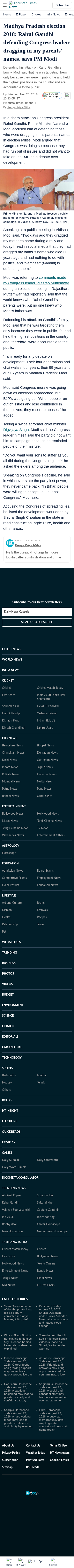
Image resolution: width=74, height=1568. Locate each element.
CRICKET (8, 680)
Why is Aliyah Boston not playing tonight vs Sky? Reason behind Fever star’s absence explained (18, 1342)
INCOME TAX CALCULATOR (20, 1177)
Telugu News (10, 1278)
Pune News (44, 788)
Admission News (12, 870)
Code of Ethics (59, 1460)
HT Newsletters (59, 1452)
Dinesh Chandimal (13, 727)
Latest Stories (15, 1299)
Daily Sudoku (10, 1160)
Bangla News (45, 1270)
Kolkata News (10, 774)
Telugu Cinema (46, 1263)
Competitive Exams (14, 878)
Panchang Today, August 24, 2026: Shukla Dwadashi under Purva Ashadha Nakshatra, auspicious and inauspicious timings (53, 1315)
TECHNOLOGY (12, 1057)
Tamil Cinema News (49, 821)
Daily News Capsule (16, 611)
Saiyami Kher (45, 1202)
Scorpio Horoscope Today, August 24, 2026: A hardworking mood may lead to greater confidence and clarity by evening (18, 1418)
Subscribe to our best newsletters (37, 602)
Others (6, 1089)
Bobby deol (9, 1224)
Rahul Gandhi (10, 1202)
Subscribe (62, 5)
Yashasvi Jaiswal (47, 713)
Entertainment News (15, 1270)
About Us (8, 1445)
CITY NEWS (9, 738)
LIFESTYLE (9, 895)
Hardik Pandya (11, 713)
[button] (4, 5)
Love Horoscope (12, 1231)
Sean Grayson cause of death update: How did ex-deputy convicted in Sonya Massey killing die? (18, 1312)
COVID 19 (8, 1142)
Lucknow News (47, 774)
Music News (10, 821)
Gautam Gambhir (48, 1209)
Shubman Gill (10, 706)
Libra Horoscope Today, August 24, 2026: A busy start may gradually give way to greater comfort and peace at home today (53, 1419)
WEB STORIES (11, 942)
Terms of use (58, 1445)
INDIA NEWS (11, 670)
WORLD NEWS (12, 659)
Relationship (10, 924)
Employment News (49, 878)
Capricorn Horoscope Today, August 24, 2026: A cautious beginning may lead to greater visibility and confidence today (18, 1392)
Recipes (42, 917)
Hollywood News (48, 813)
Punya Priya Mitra (18, 107)
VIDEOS (7, 984)
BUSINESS (9, 963)
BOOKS (7, 1100)
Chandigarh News (13, 752)
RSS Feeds (32, 1467)
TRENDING (9, 952)
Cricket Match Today (50, 688)
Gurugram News (47, 760)
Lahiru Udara (45, 727)
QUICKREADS (11, 1131)
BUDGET (8, 994)
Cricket (36, 14)
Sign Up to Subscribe (37, 622)
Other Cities (44, 796)
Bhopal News (45, 745)
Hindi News (44, 1278)
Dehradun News (47, 752)
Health (6, 917)
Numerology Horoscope (52, 1231)
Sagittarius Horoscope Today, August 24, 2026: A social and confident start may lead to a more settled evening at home (53, 1392)
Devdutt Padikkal (48, 706)
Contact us (33, 1445)
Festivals (42, 910)
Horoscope (9, 853)
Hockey (7, 1082)
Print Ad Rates (35, 1460)
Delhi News (9, 760)
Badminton (9, 1075)
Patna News (9, 788)
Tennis (41, 1082)
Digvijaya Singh (16, 430)
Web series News (13, 835)
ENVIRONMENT (12, 1005)
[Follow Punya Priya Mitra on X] (35, 107)
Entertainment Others (51, 835)
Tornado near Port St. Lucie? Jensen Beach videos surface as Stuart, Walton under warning (53, 1342)
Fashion (7, 910)
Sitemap (7, 1467)
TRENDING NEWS (14, 1188)
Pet (4, 931)
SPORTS (7, 1068)
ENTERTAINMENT (14, 806)
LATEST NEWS (11, 649)
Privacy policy (11, 1452)
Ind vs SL (8, 1217)
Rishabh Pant (10, 720)
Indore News (10, 767)
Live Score (8, 695)
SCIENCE (8, 1015)
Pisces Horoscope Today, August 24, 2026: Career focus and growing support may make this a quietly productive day (18, 1366)
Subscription (10, 1460)
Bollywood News (12, 813)
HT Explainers (45, 1285)
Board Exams (45, 870)
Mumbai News (11, 781)
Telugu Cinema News (15, 828)
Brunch (41, 902)
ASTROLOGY (10, 845)
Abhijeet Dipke (11, 1195)
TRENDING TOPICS (15, 1242)
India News (53, 14)
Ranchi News (10, 796)
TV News (42, 828)
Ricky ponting (45, 1217)
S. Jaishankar (45, 1195)
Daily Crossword (47, 1160)
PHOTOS (8, 973)
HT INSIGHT (10, 1110)
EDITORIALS (10, 1036)
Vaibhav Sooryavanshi (16, 1209)
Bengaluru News (12, 745)
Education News (47, 885)
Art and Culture (12, 902)
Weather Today (35, 1452)
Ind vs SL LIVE (46, 720)
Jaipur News (45, 767)
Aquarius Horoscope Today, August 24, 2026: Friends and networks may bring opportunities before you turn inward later (52, 1366)
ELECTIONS (9, 1121)
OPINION (8, 1026)
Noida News (45, 781)
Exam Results (10, 885)
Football (42, 1075)
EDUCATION (10, 863)
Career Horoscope (48, 1224)
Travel (40, 924)
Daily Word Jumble (14, 1167)
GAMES (7, 1152)
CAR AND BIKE (12, 1047)
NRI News (8, 1285)
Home (7, 14)
